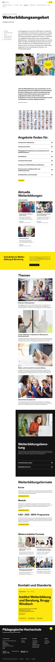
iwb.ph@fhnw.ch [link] (32, 618)
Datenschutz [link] (21, 658)
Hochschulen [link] (35, 642)
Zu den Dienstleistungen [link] (34, 264)
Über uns (4, 6)
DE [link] (46, 2)
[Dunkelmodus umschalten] (49, 2)
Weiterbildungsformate (8, 37)
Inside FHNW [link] (47, 642)
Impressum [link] (27, 658)
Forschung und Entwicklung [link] (8, 645)
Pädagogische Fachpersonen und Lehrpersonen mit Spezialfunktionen (33, 151)
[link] (6, 2)
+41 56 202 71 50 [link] (23, 618)
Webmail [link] (46, 643)
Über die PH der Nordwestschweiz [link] (9, 640)
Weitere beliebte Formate (31, 534)
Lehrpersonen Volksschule (26, 142)
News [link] (4, 648)
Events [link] (4, 647)
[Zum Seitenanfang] (51, 628)
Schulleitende (22, 156)
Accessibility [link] (33, 658)
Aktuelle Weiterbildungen (8, 32)
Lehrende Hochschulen (25, 160)
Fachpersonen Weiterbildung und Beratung (31, 165)
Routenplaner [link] (40, 618)
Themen (5, 34)
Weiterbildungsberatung (8, 36)
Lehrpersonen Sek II (24, 146)
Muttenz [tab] (32, 591)
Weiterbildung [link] (14, 14)
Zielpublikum (6, 31)
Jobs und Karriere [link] (35, 645)
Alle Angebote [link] (21, 180)
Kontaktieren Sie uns (24, 467)
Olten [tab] (28, 591)
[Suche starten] (51, 2)
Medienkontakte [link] (35, 647)
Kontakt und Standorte (8, 39)
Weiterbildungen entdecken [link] (24, 510)
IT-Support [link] (47, 640)
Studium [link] (4, 642)
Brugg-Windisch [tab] (22, 591)
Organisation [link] (34, 640)
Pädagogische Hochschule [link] (7, 14)
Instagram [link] (23, 642)
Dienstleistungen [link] (6, 644)
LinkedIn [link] (23, 640)
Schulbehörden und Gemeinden (27, 174)
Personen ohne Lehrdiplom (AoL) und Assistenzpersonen (29, 169)
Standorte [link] (34, 643)
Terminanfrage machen (25, 463)
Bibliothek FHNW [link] (35, 644)
